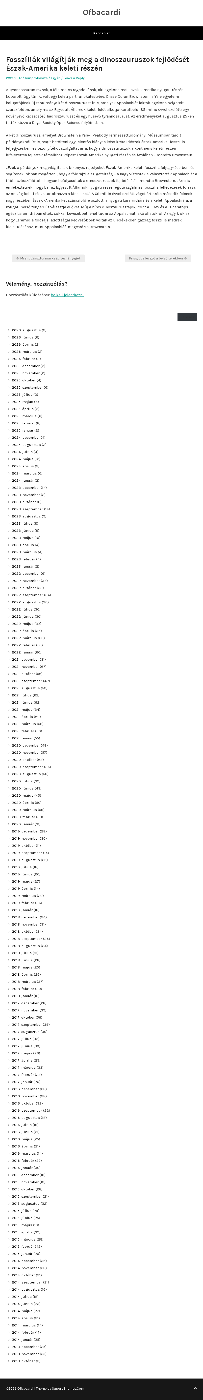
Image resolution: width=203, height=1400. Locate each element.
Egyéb (55, 78)
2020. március (24, 810)
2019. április (22, 888)
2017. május (22, 1053)
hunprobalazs (36, 78)
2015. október (23, 1189)
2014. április (22, 1318)
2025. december (26, 366)
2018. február (23, 988)
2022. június (23, 616)
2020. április (23, 802)
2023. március (24, 552)
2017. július (21, 1039)
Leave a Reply (74, 78)
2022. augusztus (26, 602)
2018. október (23, 931)
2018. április (22, 974)
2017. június (22, 1046)
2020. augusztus (26, 774)
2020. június (23, 788)
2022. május (22, 623)
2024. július (22, 452)
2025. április (23, 409)
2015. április (22, 1232)
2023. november (26, 495)
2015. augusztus (26, 1203)
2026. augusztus (26, 330)
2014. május (22, 1311)
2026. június (23, 337)
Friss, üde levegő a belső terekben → (158, 258)
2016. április (22, 1146)
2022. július (22, 609)
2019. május (22, 881)
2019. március (24, 895)
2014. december (25, 1261)
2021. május (22, 709)
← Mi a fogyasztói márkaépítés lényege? (48, 258)
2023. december (26, 487)
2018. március (24, 981)
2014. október (23, 1275)
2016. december (25, 1089)
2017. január (22, 1082)
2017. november (25, 1010)
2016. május (22, 1139)
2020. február (23, 817)
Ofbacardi (102, 12)
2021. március (24, 724)
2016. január (22, 1167)
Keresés (187, 317)
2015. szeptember (27, 1196)
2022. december (26, 573)
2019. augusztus (26, 860)
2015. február (23, 1246)
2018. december (25, 917)
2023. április (23, 545)
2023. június (23, 530)
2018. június (22, 960)
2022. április (23, 631)
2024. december (26, 437)
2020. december (26, 745)
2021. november (25, 666)
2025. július (22, 394)
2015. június (22, 1218)
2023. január (23, 566)
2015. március (24, 1239)
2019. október (23, 845)
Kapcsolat (101, 33)
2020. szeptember (27, 767)
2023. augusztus (26, 516)
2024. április (23, 466)
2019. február (23, 903)
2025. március (24, 416)
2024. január (23, 480)
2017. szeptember (27, 1024)
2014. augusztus (26, 1289)
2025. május (22, 401)
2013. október (23, 1361)
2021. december (25, 659)
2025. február (23, 423)
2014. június (22, 1303)
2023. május (22, 537)
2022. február (23, 645)
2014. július (22, 1296)
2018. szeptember (27, 938)
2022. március (24, 638)
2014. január (22, 1339)
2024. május (22, 459)
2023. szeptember (27, 509)
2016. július (22, 1125)
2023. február (23, 559)
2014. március (24, 1325)
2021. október (23, 673)
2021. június (22, 702)
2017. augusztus (26, 1031)
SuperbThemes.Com (68, 1388)
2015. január (22, 1253)
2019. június (22, 874)
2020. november (26, 752)
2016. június (22, 1132)
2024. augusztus (26, 444)
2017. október (23, 1017)
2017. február (23, 1074)
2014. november (25, 1268)
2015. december (25, 1175)
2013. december (25, 1346)
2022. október (24, 588)
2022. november (26, 580)
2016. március (24, 1153)
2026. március (24, 351)
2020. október (24, 759)
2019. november (25, 838)
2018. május (22, 967)
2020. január (23, 824)
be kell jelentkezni (67, 295)
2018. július (22, 953)
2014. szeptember (27, 1282)
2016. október (23, 1103)
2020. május (22, 795)
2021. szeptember (27, 681)
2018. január (22, 996)
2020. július (22, 781)
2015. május (22, 1225)
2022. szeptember (27, 595)
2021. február (23, 731)
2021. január (22, 738)
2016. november (25, 1096)
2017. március (24, 1067)
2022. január (23, 652)
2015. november (25, 1182)
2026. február (23, 358)
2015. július (21, 1210)
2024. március (24, 473)
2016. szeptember (27, 1110)
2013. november (25, 1354)
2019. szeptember (27, 852)
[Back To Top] (195, 1388)
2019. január (22, 910)
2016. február (23, 1160)
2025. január (22, 430)
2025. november (26, 373)
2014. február (23, 1332)
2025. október (24, 380)
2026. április (23, 344)
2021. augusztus (26, 688)
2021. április (22, 716)
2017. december (25, 1003)
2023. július (22, 523)
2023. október (24, 502)
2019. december (25, 831)
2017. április (22, 1060)
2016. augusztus (26, 1117)
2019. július (22, 867)
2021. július (22, 695)
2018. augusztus (26, 946)
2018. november (25, 924)
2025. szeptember (27, 387)
